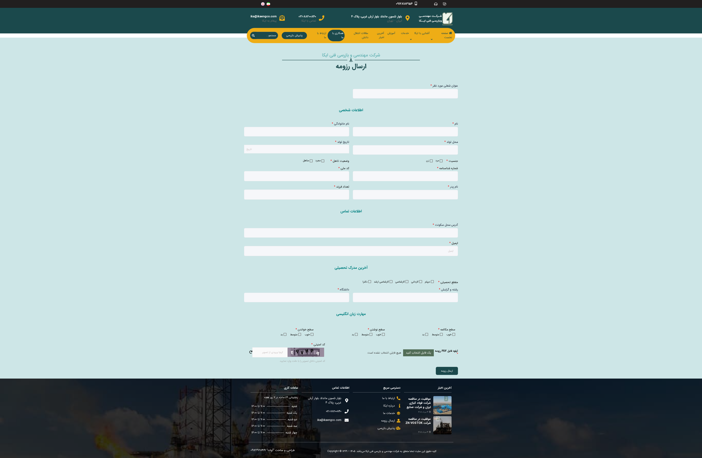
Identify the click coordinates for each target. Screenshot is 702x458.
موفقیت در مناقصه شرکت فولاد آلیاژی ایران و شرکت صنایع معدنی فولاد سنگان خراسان (419, 407)
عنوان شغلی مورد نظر (444, 86)
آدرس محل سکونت (445, 225)
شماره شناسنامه (447, 168)
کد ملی (343, 168)
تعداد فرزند (341, 187)
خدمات (405, 33)
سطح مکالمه (446, 329)
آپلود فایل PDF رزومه (446, 352)
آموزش (391, 33)
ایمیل (453, 243)
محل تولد (451, 142)
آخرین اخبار (380, 35)
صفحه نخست (446, 35)
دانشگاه (343, 289)
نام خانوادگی (340, 124)
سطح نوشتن (376, 329)
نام (455, 124)
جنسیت (452, 161)
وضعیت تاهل (340, 161)
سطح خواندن (305, 329)
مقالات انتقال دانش (361, 35)
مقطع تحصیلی (448, 282)
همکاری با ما (338, 35)
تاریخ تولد (342, 142)
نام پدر (453, 187)
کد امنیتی (318, 344)
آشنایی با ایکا (422, 33)
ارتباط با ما (321, 35)
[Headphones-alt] (436, 4)
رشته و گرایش (448, 289)
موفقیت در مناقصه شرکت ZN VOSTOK (418, 421)
